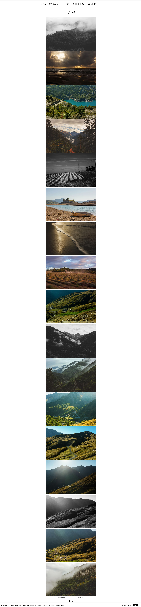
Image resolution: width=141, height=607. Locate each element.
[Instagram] (72, 601)
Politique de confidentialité (59, 605)
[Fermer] (139, 605)
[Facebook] (69, 601)
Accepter (135, 605)
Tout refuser (130, 605)
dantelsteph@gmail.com (70, 597)
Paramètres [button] (124, 605)
